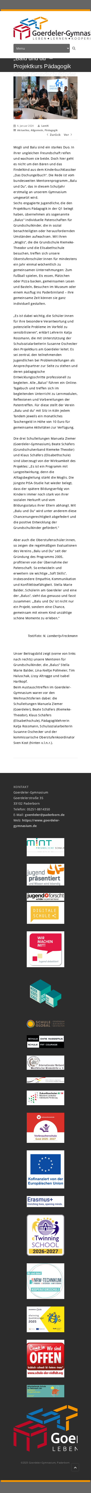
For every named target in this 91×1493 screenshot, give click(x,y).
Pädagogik (51, 130)
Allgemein (37, 130)
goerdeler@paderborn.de (44, 815)
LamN (45, 125)
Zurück (55, 135)
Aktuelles (23, 130)
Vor (66, 135)
